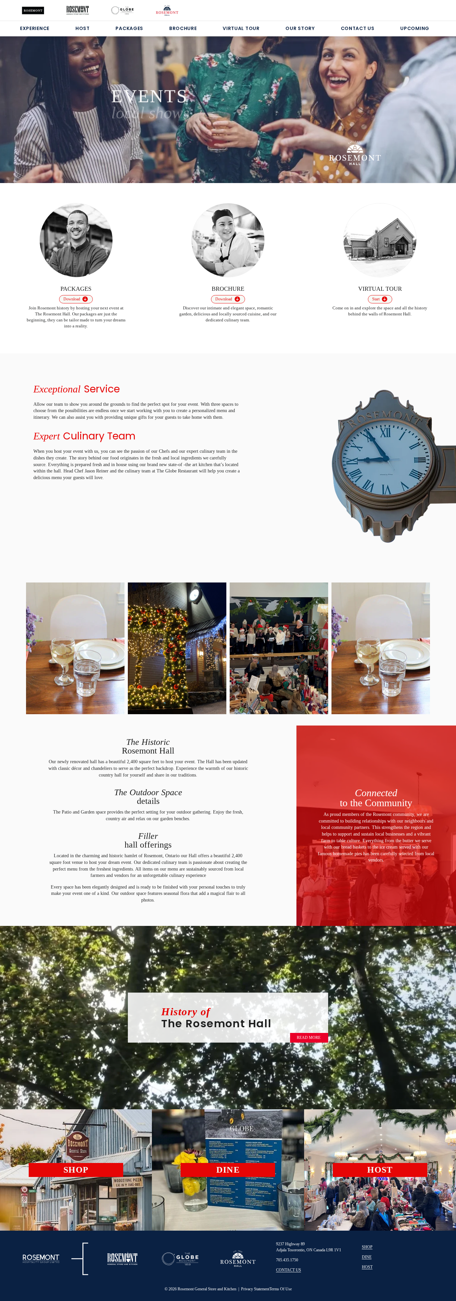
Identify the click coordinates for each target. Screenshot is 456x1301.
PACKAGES (129, 28)
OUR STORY (299, 28)
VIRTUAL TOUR (241, 28)
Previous (40, 645)
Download (71, 299)
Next (416, 647)
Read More (308, 1037)
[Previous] (35, 101)
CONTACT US (358, 28)
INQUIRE (137, 127)
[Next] (420, 101)
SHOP (367, 1247)
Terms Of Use (280, 1289)
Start (376, 299)
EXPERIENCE (34, 28)
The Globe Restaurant (178, 470)
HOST (82, 28)
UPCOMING (414, 28)
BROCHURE (183, 28)
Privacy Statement (255, 1289)
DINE (367, 1257)
